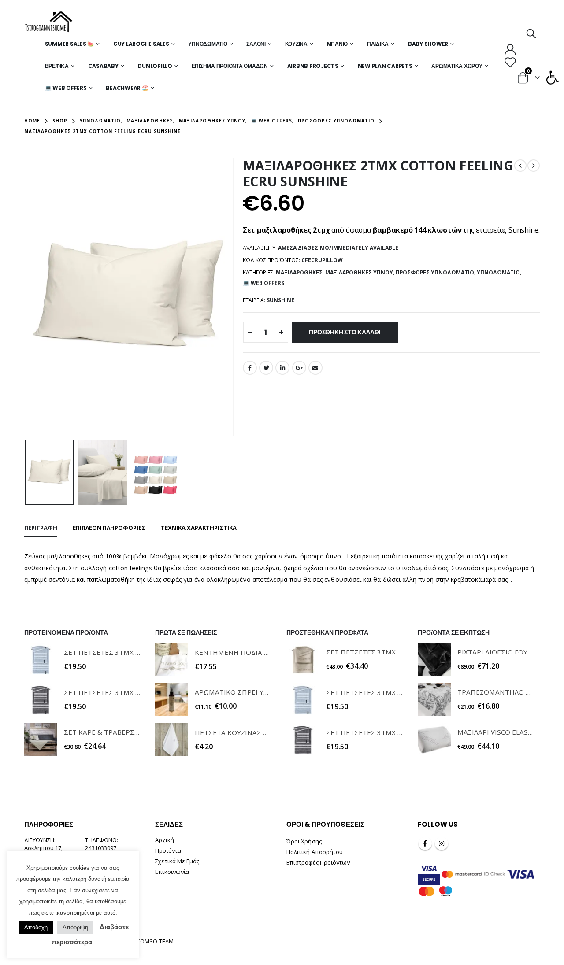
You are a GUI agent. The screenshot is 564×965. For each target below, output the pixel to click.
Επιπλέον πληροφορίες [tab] (109, 528)
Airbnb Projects (312, 66)
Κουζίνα (296, 44)
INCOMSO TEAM (152, 941)
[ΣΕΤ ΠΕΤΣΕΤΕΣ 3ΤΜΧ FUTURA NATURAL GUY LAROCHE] (302, 659)
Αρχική (164, 840)
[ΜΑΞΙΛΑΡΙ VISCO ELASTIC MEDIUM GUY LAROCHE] (434, 739)
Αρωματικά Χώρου (456, 66)
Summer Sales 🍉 (69, 44)
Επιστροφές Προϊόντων (318, 862)
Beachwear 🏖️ (127, 88)
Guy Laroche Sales (141, 44)
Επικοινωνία (172, 872)
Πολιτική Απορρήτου (314, 852)
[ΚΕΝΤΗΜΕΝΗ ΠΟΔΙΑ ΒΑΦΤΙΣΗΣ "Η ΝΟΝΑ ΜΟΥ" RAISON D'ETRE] (171, 659)
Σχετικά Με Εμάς (177, 861)
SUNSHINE (280, 300)
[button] (552, 77)
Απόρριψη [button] (75, 927)
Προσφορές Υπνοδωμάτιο (435, 272)
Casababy (103, 66)
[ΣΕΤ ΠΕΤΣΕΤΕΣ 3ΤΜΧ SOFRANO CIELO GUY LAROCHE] (40, 659)
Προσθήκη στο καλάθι (345, 332)
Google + (299, 368)
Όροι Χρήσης (304, 841)
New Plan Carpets (385, 66)
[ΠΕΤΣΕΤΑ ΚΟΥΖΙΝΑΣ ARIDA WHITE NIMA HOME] (171, 739)
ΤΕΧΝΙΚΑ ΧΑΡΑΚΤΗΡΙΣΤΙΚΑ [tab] (199, 528)
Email (315, 368)
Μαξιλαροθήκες (299, 272)
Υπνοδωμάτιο (207, 44)
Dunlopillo (154, 66)
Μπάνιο (337, 44)
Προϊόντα (168, 850)
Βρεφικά (57, 66)
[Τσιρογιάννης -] (48, 22)
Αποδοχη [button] (36, 927)
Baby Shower (428, 44)
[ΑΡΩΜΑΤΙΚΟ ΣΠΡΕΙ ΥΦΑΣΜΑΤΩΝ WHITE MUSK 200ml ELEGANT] (171, 699)
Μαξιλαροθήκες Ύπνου (359, 272)
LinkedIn (282, 368)
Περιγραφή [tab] (40, 528)
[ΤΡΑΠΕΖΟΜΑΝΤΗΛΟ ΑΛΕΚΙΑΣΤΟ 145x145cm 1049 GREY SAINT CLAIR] (434, 699)
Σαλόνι (256, 44)
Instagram (441, 843)
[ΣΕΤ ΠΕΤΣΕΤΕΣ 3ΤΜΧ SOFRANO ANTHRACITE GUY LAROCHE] (40, 699)
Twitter (266, 368)
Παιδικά (378, 44)
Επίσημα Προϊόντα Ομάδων (230, 66)
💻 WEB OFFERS (66, 88)
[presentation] (26, 296)
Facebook (250, 368)
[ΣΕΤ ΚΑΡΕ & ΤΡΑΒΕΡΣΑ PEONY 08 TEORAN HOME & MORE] (40, 739)
